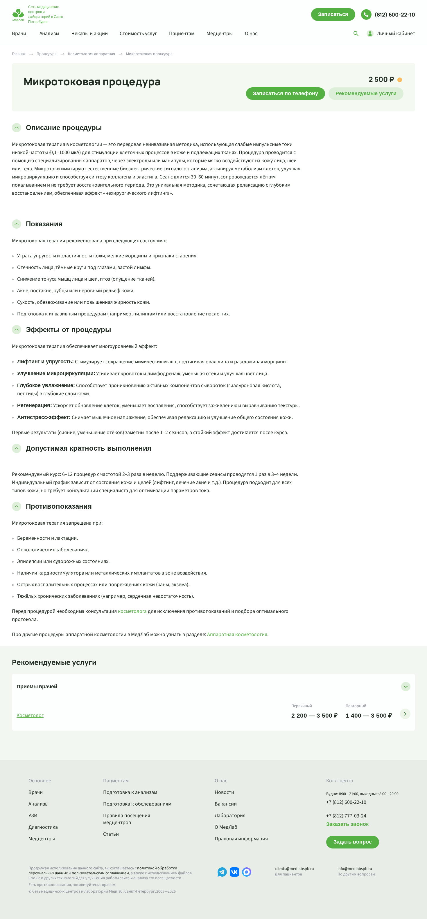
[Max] (246, 880)
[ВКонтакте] (234, 880)
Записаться (333, 14)
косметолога (132, 611)
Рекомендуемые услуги (366, 93)
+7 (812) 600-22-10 (346, 802)
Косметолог (30, 715)
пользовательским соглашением (100, 873)
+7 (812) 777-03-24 (346, 816)
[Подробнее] (405, 714)
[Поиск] (356, 33)
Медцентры (220, 33)
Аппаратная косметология (237, 634)
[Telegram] (222, 880)
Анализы (49, 33)
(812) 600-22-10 (394, 14)
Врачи (19, 33)
